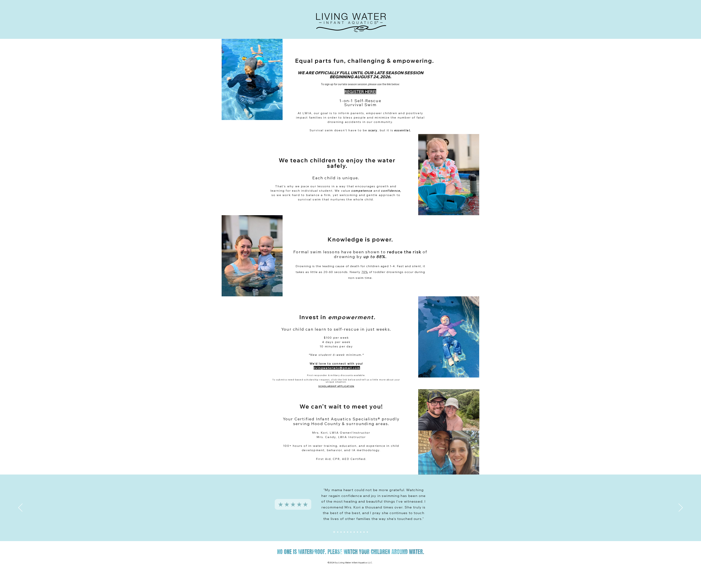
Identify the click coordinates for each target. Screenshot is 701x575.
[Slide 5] (364, 532)
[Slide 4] (360, 532)
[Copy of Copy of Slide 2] (347, 532)
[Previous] (20, 508)
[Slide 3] (354, 532)
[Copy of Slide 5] (337, 532)
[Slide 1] (367, 532)
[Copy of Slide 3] (357, 532)
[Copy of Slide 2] (334, 532)
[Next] (681, 508)
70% (364, 272)
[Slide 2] (341, 532)
